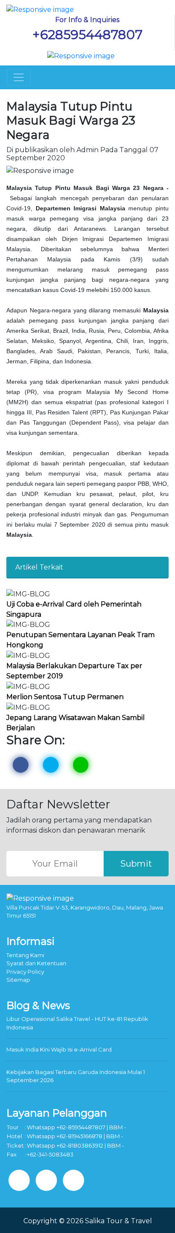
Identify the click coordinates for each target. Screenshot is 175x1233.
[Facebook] (19, 1180)
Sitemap (18, 979)
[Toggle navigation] (19, 77)
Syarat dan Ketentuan (36, 963)
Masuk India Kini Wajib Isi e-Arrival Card (59, 1049)
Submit (136, 864)
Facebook (20, 765)
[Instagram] (73, 1180)
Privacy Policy (25, 971)
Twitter (51, 765)
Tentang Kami (25, 955)
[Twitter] (46, 1180)
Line (81, 765)
